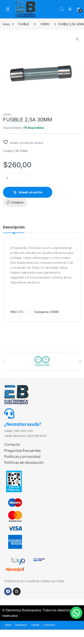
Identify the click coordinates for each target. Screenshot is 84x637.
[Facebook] (8, 591)
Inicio (6, 24)
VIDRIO (45, 24)
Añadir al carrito (30, 192)
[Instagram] (17, 591)
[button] (77, 39)
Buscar (61, 9)
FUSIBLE (23, 24)
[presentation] (80, 361)
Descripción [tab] (13, 227)
